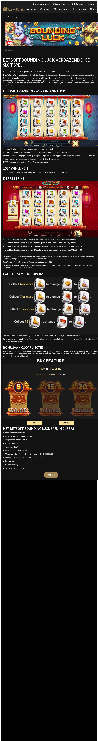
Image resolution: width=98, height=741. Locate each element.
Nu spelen (51, 475)
